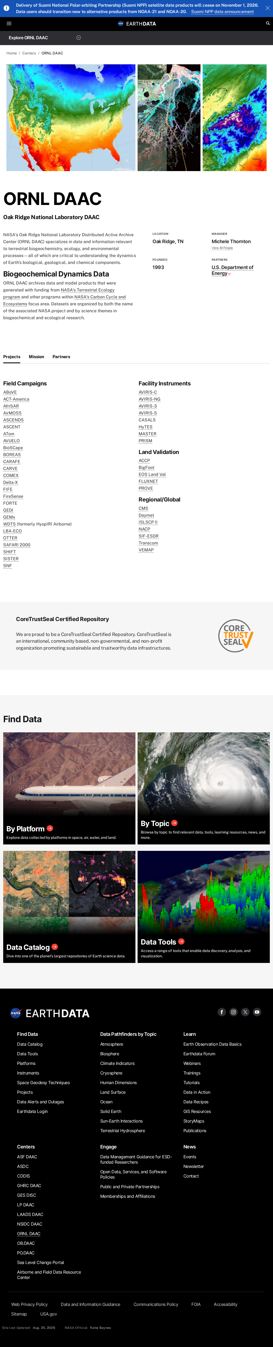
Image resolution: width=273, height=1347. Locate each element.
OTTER (10, 537)
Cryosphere (111, 1073)
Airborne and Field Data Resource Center (49, 1274)
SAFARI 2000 (16, 544)
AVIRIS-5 (148, 413)
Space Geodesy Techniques (43, 1082)
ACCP (144, 460)
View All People (222, 248)
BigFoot (146, 467)
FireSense (13, 496)
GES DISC (26, 1195)
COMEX (11, 475)
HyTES (145, 426)
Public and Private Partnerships (129, 1186)
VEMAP (146, 549)
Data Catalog (29, 1044)
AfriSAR (11, 406)
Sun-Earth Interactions (121, 1121)
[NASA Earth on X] (245, 1011)
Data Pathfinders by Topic (128, 1034)
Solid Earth (110, 1111)
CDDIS (23, 1176)
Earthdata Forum (199, 1053)
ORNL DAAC (29, 1233)
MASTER (147, 433)
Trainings (191, 1073)
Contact (191, 1176)
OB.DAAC (26, 1243)
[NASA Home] (121, 23)
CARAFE (11, 461)
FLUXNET (148, 481)
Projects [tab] (11, 356)
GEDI (8, 510)
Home (11, 53)
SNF (7, 565)
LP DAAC (25, 1204)
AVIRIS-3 (148, 406)
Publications (194, 1130)
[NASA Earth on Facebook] (222, 1011)
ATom (8, 433)
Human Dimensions (118, 1082)
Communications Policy (156, 1304)
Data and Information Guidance (90, 1304)
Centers (29, 53)
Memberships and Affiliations (127, 1196)
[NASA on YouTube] (257, 1011)
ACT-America (16, 399)
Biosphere (109, 1053)
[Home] (141, 23)
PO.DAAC (26, 1252)
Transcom (148, 543)
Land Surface (113, 1092)
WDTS (9, 524)
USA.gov (48, 1314)
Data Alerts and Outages (40, 1101)
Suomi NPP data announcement (222, 11)
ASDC (23, 1166)
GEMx (9, 517)
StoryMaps (193, 1121)
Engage (108, 1147)
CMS (143, 508)
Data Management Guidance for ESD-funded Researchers (136, 1159)
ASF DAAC (27, 1156)
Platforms (26, 1063)
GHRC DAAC (29, 1185)
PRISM (145, 440)
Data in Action (196, 1092)
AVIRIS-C (148, 392)
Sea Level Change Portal (40, 1262)
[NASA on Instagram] (233, 1011)
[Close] (267, 8)
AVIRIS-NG (149, 399)
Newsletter (193, 1166)
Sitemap (19, 1314)
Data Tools (27, 1053)
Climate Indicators (117, 1063)
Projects (25, 1092)
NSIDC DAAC (29, 1224)
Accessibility (226, 1304)
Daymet (146, 515)
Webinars (192, 1063)
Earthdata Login (32, 1111)
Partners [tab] (61, 356)
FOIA (195, 1304)
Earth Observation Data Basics (212, 1044)
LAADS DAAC (30, 1214)
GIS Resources (197, 1111)
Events (189, 1156)
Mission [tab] (36, 356)
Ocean (106, 1101)
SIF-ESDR (149, 536)
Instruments (28, 1073)
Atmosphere (111, 1044)
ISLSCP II (148, 522)
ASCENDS (13, 419)
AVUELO (11, 440)
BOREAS (12, 454)
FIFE (8, 489)
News (189, 1147)
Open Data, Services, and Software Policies (133, 1174)
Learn (189, 1034)
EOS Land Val (152, 474)
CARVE (10, 468)
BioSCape (13, 447)
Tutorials (191, 1082)
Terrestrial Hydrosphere (122, 1130)
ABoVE (10, 392)
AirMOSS (12, 413)
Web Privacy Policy (29, 1304)
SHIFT (9, 551)
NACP (144, 529)
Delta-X (10, 482)
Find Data (27, 1034)
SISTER (11, 558)
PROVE (146, 488)
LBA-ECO (12, 531)
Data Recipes (195, 1101)
